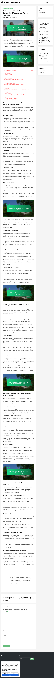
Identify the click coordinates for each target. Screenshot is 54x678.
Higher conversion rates (9, 87)
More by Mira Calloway (14, 585)
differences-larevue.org (10, 2)
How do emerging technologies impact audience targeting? (14, 94)
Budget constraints (8, 93)
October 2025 (41, 72)
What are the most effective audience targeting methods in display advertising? (18, 72)
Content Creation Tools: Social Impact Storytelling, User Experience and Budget (45, 33)
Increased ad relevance (8, 85)
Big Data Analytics (8, 97)
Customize (6, 673)
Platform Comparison (43, 58)
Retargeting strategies (8, 78)
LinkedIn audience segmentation (10, 83)
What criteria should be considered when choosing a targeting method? (17, 89)
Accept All (10, 675)
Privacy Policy (4, 658)
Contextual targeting (8, 74)
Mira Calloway (6, 17)
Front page (46, 2)
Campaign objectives (8, 92)
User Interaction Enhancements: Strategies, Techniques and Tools (44, 29)
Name (4, 625)
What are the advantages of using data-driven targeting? (14, 84)
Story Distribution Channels (44, 59)
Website (4, 635)
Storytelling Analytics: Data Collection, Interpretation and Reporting (44, 41)
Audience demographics (9, 90)
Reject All (15, 673)
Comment (5, 611)
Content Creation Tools (43, 53)
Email (4, 630)
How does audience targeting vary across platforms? (13, 79)
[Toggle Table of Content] (31, 70)
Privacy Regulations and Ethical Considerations (12, 99)
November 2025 (42, 70)
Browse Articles (34, 2)
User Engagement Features (44, 61)
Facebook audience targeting (9, 80)
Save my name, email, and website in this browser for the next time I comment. (18, 643)
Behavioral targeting (8, 73)
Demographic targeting (8, 75)
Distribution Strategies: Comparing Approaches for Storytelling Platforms (44, 37)
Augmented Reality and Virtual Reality (11, 98)
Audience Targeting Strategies (7, 8)
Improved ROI (7, 88)
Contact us (41, 2)
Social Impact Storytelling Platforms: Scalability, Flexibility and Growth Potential (45, 24)
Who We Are (27, 2)
